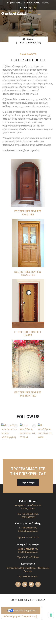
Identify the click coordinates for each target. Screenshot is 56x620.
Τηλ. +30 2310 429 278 (28, 537)
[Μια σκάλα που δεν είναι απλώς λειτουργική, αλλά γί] (9, 431)
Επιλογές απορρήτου (24, 610)
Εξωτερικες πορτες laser (28, 334)
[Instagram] (35, 8)
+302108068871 (28, 517)
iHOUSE (45, 3)
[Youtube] (26, 8)
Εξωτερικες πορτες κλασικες (28, 213)
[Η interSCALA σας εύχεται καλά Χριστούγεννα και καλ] (46, 431)
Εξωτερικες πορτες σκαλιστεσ (28, 273)
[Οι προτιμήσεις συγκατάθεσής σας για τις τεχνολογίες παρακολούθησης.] (51, 615)
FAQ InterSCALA (14, 3)
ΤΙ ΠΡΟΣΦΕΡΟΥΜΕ (32, 3)
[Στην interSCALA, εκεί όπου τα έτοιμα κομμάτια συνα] (28, 431)
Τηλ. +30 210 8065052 (27, 514)
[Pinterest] (30, 8)
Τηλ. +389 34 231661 (28, 576)
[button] (39, 13)
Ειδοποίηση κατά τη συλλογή (20, 616)
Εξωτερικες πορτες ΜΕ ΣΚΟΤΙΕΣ (28, 394)
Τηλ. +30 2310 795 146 (28, 557)
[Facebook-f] (21, 8)
